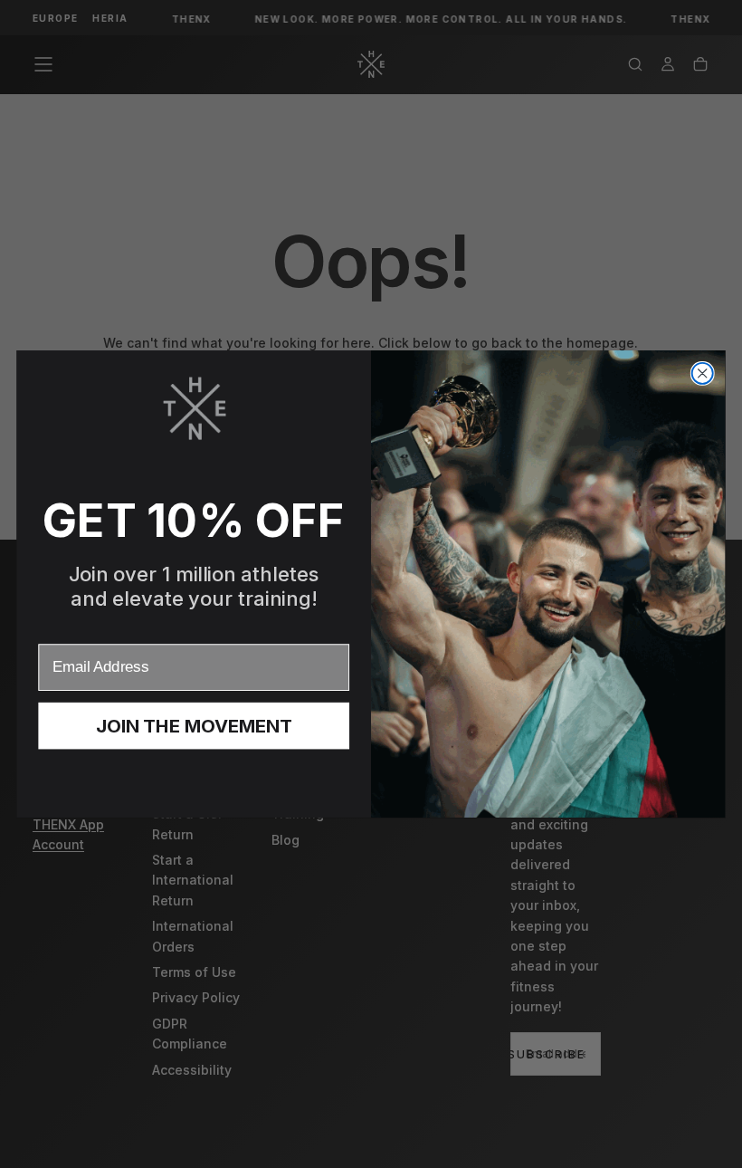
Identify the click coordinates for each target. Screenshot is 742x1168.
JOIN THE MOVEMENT (194, 726)
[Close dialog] (702, 373)
